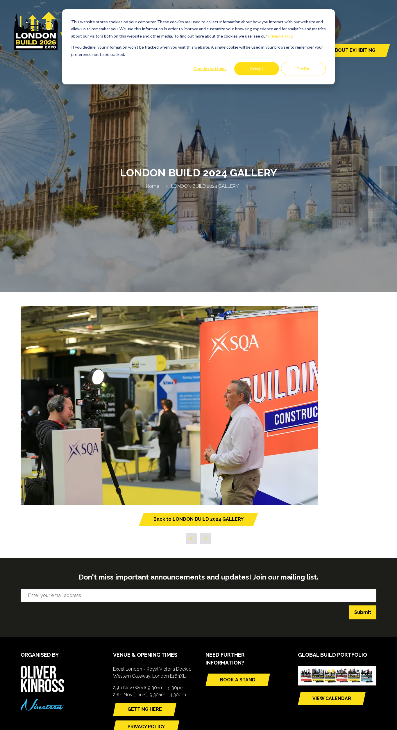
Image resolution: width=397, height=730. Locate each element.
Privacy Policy (280, 35)
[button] (342, 50)
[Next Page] (205, 538)
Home (152, 186)
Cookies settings (209, 68)
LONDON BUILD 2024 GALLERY (205, 186)
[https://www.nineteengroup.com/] (42, 709)
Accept (256, 68)
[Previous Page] (191, 538)
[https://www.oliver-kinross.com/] (42, 690)
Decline (303, 68)
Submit (362, 612)
